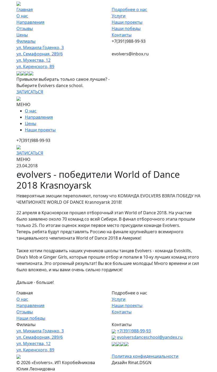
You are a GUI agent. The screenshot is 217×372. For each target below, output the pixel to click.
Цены (22, 35)
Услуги (118, 16)
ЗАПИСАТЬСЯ (29, 92)
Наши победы (126, 28)
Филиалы (25, 41)
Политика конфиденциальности (145, 356)
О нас (22, 16)
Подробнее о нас (129, 9)
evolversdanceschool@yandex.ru (150, 337)
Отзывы (24, 28)
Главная (24, 9)
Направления (30, 22)
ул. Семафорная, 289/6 (39, 54)
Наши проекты (127, 22)
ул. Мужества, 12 (33, 60)
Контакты (122, 35)
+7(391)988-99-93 (134, 331)
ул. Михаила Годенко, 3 (40, 47)
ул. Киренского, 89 (35, 66)
